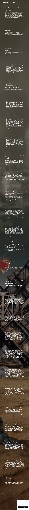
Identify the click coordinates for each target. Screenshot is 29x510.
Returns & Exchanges (4, 494)
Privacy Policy (3, 498)
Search (2, 493)
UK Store (3, 502)
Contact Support (4, 495)
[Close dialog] (28, 500)
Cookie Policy (3, 499)
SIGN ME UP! (23, 507)
